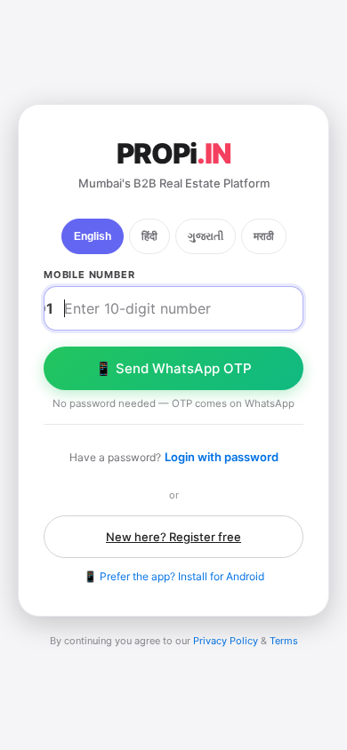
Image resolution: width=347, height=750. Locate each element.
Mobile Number (89, 274)
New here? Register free (173, 537)
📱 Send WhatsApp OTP (173, 368)
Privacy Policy (225, 640)
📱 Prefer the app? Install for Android (174, 576)
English (92, 236)
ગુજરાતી (205, 236)
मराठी (264, 236)
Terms (284, 640)
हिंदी (149, 236)
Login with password (221, 457)
